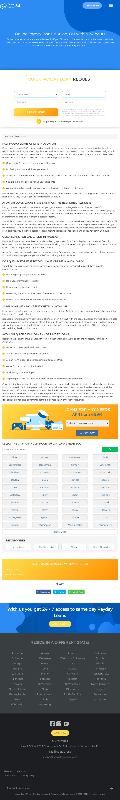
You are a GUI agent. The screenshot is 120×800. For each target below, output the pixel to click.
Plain (75, 510)
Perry (45, 510)
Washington (45, 525)
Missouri (72, 678)
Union (105, 517)
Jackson (105, 487)
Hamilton (45, 487)
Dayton (15, 479)
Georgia (17, 663)
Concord (105, 472)
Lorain (75, 494)
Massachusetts (100, 673)
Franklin (105, 479)
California (100, 653)
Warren (15, 525)
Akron (15, 457)
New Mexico (72, 683)
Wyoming (45, 704)
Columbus (75, 472)
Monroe (75, 502)
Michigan (17, 678)
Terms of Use (69, 113)
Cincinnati (105, 464)
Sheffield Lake (46, 547)
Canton (75, 464)
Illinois (100, 663)
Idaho (72, 663)
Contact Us (21, 771)
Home (8, 136)
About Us (8, 771)
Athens (45, 457)
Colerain (44, 472)
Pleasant (105, 510)
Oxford (105, 502)
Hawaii (45, 663)
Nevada (17, 683)
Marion (15, 502)
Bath (105, 457)
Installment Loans (14, 574)
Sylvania (45, 517)
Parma (14, 510)
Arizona (72, 653)
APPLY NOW (87, 432)
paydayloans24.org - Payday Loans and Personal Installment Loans (45, 794)
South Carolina (72, 694)
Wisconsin (17, 704)
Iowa (45, 668)
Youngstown (105, 525)
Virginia (72, 699)
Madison (105, 494)
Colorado (17, 658)
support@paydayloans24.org (60, 757)
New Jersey (45, 683)
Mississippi (45, 678)
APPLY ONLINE (60, 624)
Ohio (16, 136)
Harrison (75, 487)
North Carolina (100, 683)
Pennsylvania (17, 694)
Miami (45, 502)
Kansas (72, 668)
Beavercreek (14, 464)
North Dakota (17, 689)
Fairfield (75, 479)
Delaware (45, 658)
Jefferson (15, 494)
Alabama (17, 653)
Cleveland (15, 472)
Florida (100, 658)
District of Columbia (72, 658)
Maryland (72, 673)
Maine (45, 673)
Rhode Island (45, 694)
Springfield (15, 517)
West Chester (75, 525)
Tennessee (100, 694)
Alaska (45, 653)
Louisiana (17, 673)
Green (15, 487)
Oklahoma (72, 689)
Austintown (75, 457)
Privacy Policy (96, 111)
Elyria (45, 479)
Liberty (44, 494)
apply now (92, 5)
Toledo (75, 517)
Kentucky (100, 668)
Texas (17, 699)
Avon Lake (18, 547)
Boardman (45, 464)
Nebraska (100, 678)
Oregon (100, 689)
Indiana (17, 668)
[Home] (10, 5)
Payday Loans (12, 569)
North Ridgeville (101, 547)
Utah (45, 699)
